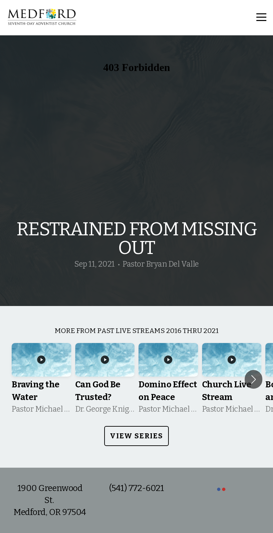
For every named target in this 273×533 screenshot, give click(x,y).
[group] (41, 379)
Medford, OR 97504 (50, 512)
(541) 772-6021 (136, 488)
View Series (136, 435)
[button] (253, 379)
